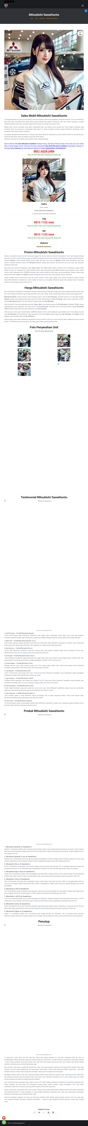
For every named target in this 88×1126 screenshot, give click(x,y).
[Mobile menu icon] (83, 6)
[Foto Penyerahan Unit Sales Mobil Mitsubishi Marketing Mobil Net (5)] (24, 369)
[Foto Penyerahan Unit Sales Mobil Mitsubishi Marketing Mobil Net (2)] (63, 340)
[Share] (86, 10)
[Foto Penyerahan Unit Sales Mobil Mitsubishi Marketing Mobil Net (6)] (63, 428)
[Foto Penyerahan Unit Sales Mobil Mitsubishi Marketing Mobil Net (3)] (24, 354)
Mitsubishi (8, 32)
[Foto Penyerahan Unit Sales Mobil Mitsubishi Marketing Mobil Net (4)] (63, 354)
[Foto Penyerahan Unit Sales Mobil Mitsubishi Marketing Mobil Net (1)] (24, 340)
